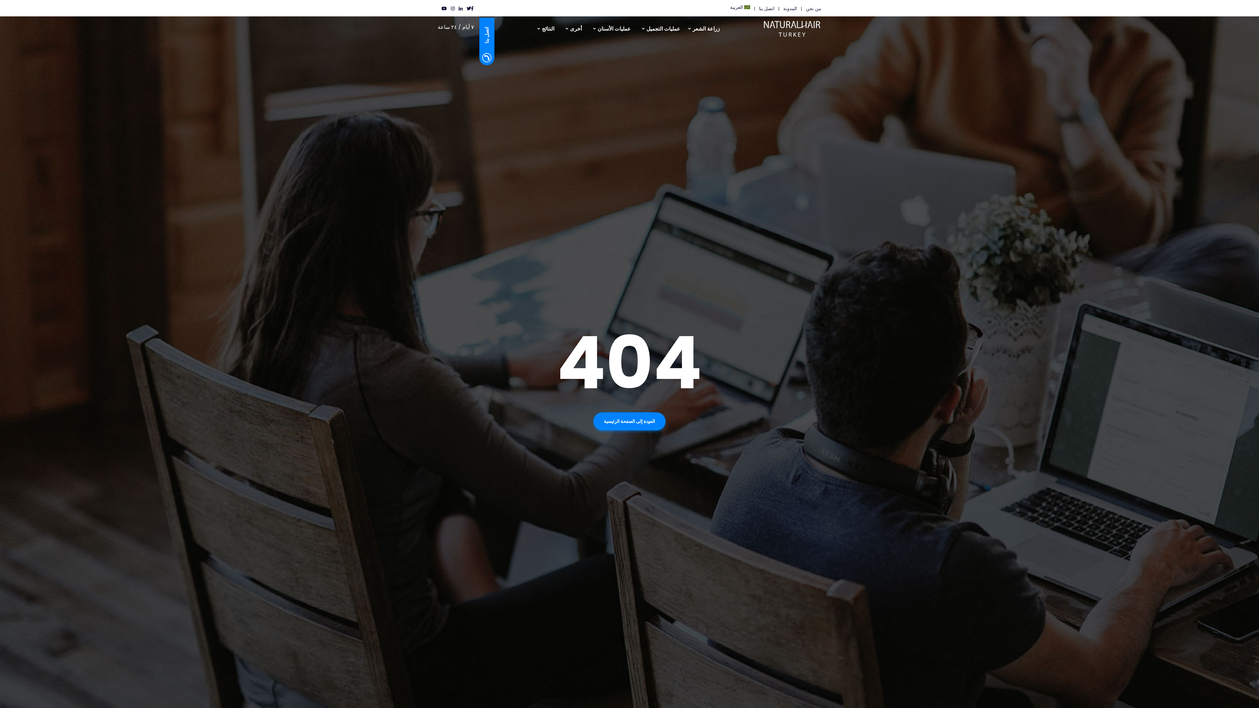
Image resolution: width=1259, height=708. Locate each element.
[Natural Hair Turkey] (800, 26)
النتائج (548, 28)
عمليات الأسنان (614, 28)
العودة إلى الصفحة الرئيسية (629, 421)
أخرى (576, 28)
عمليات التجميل (663, 28)
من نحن (813, 8)
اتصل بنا (766, 8)
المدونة (790, 8)
